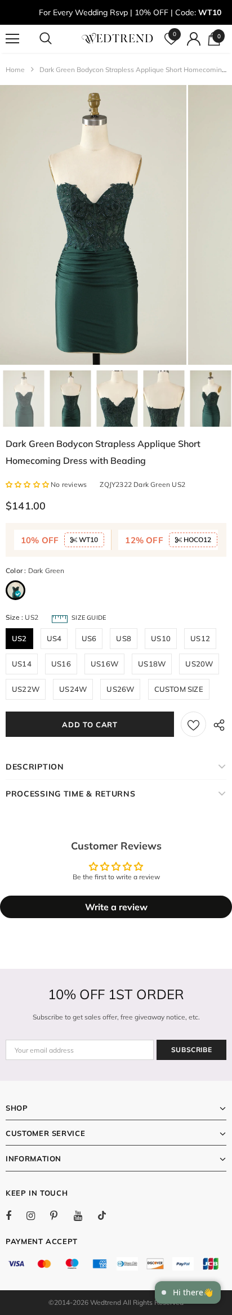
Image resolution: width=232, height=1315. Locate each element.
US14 (22, 663)
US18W (152, 663)
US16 (61, 663)
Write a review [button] (116, 907)
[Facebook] (16, 1215)
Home (15, 69)
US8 (123, 638)
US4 (54, 638)
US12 (200, 638)
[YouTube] (84, 1215)
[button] (28, 484)
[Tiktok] (107, 1215)
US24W (73, 689)
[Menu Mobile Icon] (12, 39)
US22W (25, 689)
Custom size (178, 689)
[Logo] (117, 38)
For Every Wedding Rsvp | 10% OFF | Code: (130, 12)
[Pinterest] (60, 1215)
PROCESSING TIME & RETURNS (71, 794)
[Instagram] (36, 1215)
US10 (161, 638)
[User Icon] (193, 39)
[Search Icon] (56, 39)
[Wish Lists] (193, 724)
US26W (120, 689)
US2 (19, 638)
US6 (89, 638)
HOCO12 (196, 539)
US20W (199, 663)
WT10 (87, 539)
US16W (104, 663)
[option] (93, 225)
